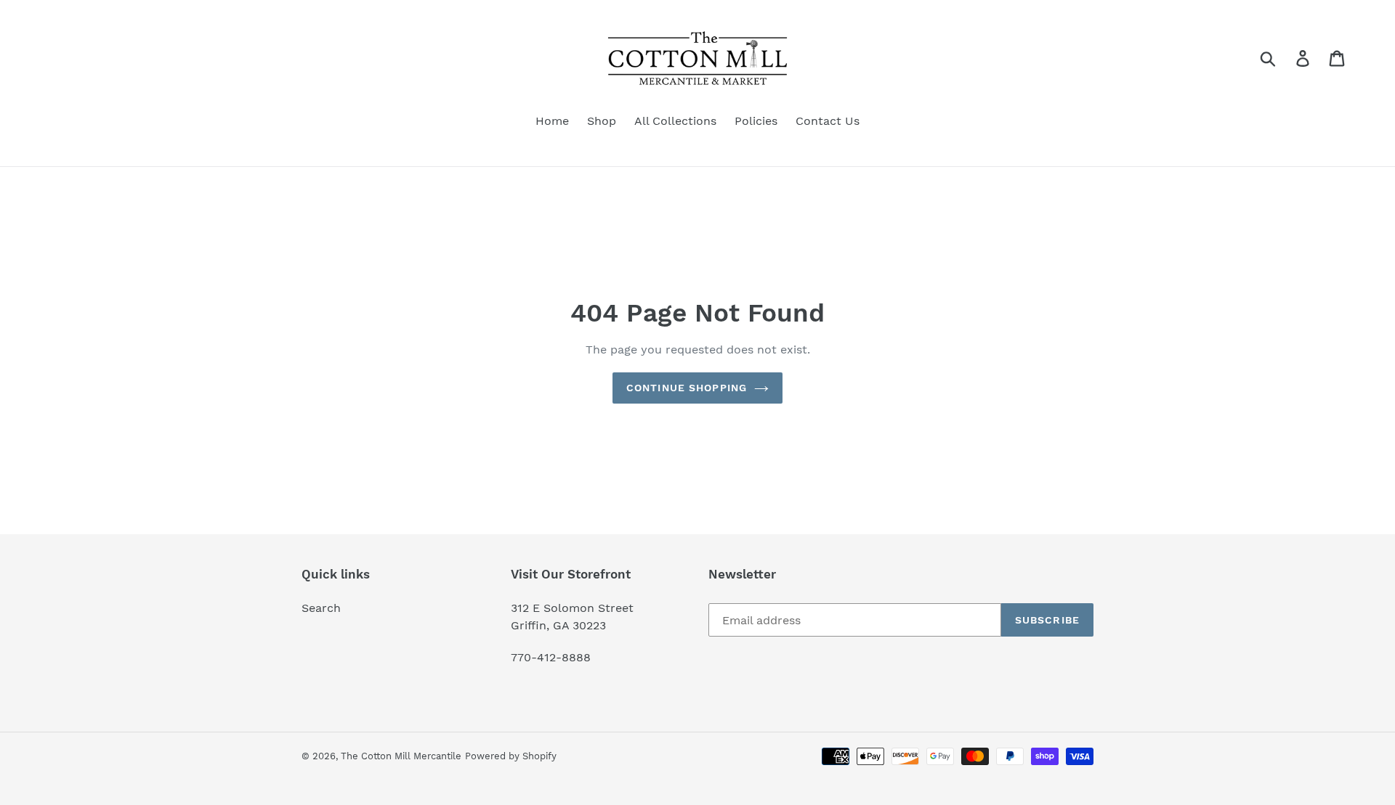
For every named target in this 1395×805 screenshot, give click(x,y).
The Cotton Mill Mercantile (401, 756)
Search (321, 608)
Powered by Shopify (511, 756)
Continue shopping (686, 387)
